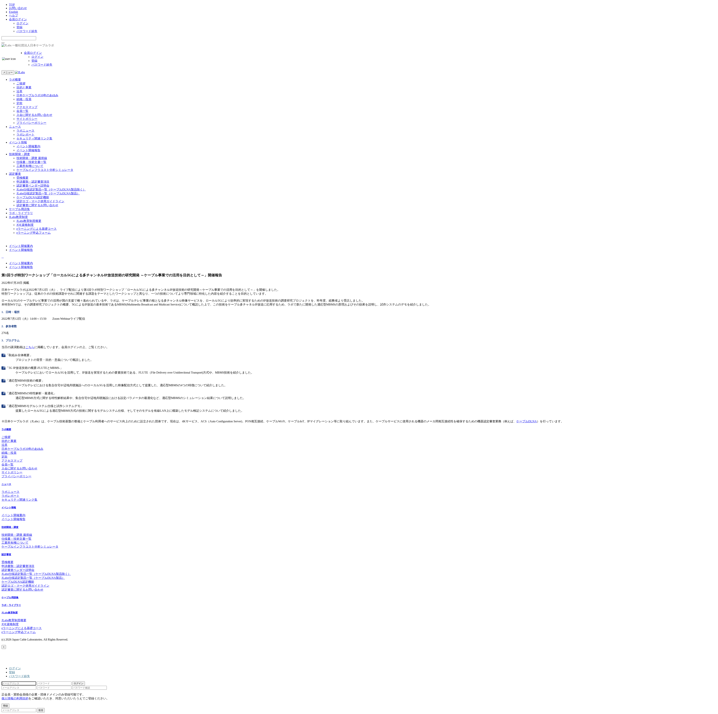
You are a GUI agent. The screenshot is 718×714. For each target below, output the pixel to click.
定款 (19, 103)
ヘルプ (13, 15)
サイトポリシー (26, 118)
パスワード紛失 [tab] (19, 676)
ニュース (15, 126)
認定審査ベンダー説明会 (32, 185)
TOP (12, 4)
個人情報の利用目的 (14, 698)
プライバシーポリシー (31, 122)
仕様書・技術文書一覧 (31, 162)
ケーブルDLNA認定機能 (32, 197)
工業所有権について (29, 166)
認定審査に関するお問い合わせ (37, 205)
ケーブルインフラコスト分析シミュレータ (44, 169)
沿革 (19, 91)
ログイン (22, 23)
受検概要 (22, 177)
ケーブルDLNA (526, 421)
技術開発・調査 (19, 154)
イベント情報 (18, 142)
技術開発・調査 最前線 (31, 158)
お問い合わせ (18, 8)
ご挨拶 (20, 83)
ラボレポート (25, 134)
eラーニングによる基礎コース (36, 228)
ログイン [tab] (15, 668)
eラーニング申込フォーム (33, 232)
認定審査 (15, 173)
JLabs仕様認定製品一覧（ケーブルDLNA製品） (48, 193)
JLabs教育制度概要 (28, 220)
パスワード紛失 (26, 31)
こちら (29, 347)
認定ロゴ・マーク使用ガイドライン (40, 201)
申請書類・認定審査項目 (32, 181)
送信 (40, 710)
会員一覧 (22, 111)
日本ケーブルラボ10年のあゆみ (37, 95)
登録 (19, 27)
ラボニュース (25, 130)
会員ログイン (18, 19)
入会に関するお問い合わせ (34, 114)
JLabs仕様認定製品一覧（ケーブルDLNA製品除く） (51, 189)
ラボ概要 (15, 79)
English (13, 11)
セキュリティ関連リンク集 (34, 138)
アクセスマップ (26, 107)
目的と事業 (23, 87)
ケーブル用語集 (19, 209)
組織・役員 (23, 99)
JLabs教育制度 (18, 217)
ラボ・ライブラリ (21, 213)
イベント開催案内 (28, 146)
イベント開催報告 (28, 150)
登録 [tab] (12, 672)
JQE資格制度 (25, 224)
